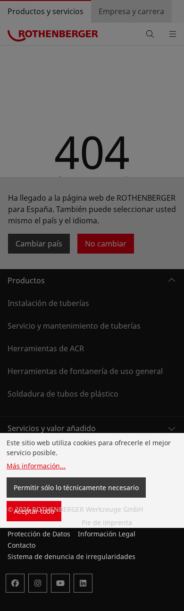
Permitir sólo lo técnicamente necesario (76, 487)
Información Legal (106, 533)
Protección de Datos (39, 533)
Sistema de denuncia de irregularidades (71, 556)
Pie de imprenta (107, 522)
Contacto (21, 545)
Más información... (36, 465)
